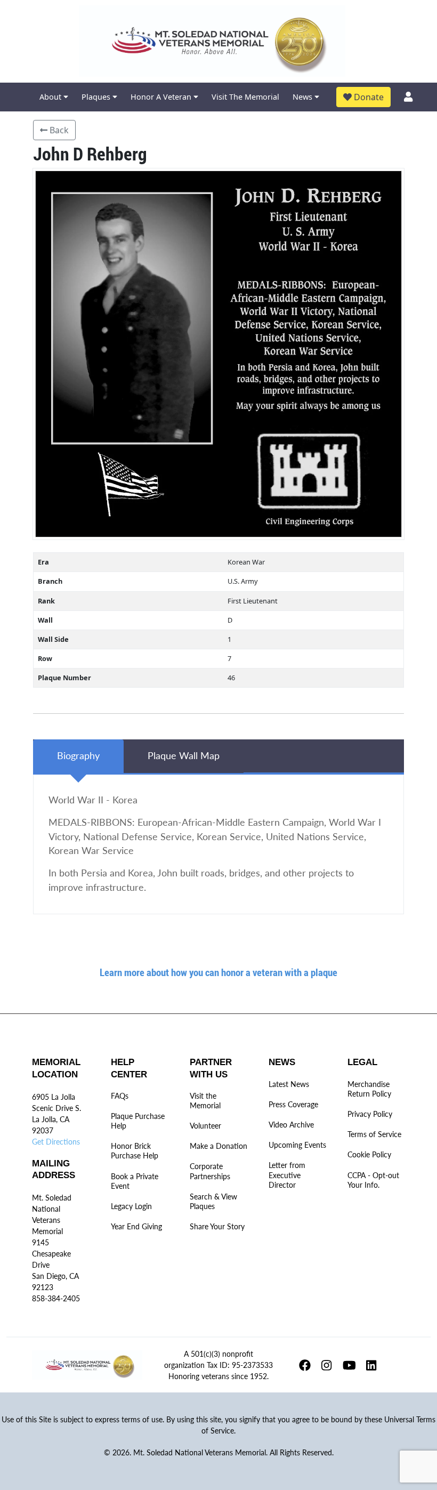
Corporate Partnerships (210, 1171)
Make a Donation (218, 1145)
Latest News (289, 1084)
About (51, 97)
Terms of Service (374, 1134)
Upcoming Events (297, 1144)
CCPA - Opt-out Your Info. (373, 1180)
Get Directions (56, 1141)
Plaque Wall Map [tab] (184, 755)
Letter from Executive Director (287, 1175)
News (303, 97)
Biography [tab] (78, 755)
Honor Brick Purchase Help (134, 1150)
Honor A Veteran (162, 97)
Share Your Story (217, 1226)
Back (58, 130)
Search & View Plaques (213, 1201)
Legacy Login (131, 1206)
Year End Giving (136, 1226)
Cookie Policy (369, 1154)
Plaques (97, 97)
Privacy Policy (369, 1113)
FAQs (119, 1095)
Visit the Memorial (205, 1100)
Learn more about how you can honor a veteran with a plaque (218, 972)
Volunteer (205, 1125)
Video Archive (291, 1124)
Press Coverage (293, 1104)
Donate (368, 97)
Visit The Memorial (245, 97)
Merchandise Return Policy (369, 1089)
